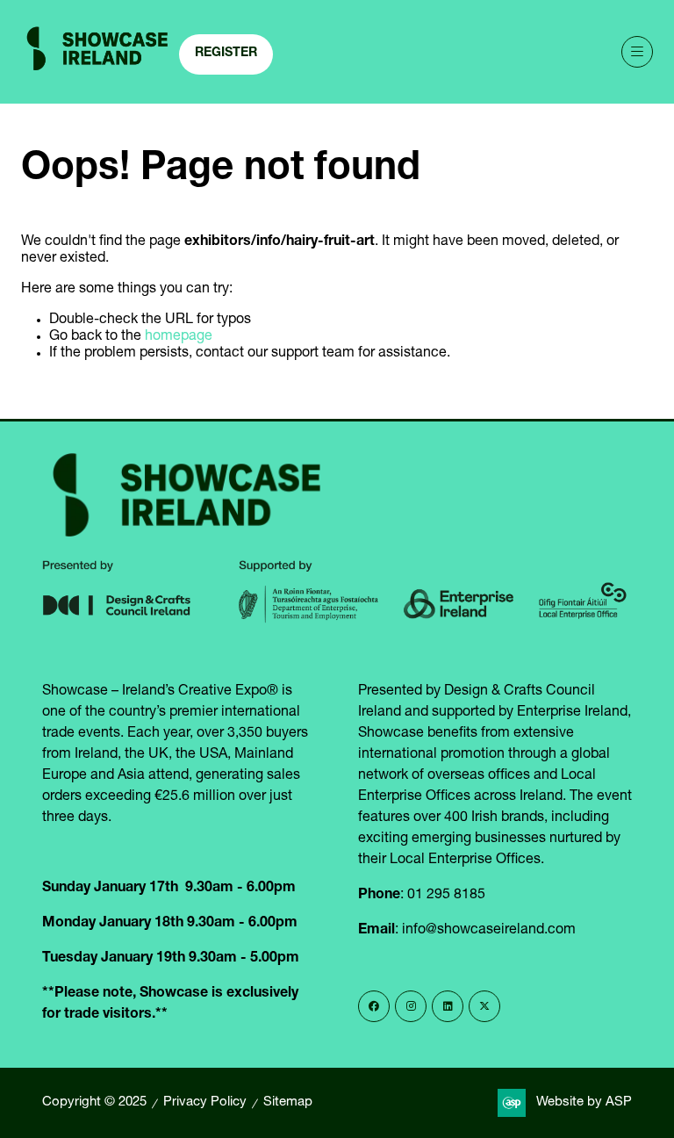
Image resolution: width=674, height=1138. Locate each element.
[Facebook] (374, 1006)
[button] (226, 54)
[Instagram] (411, 1006)
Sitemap (287, 1102)
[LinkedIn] (447, 1006)
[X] (484, 1006)
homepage (178, 337)
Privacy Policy (205, 1102)
